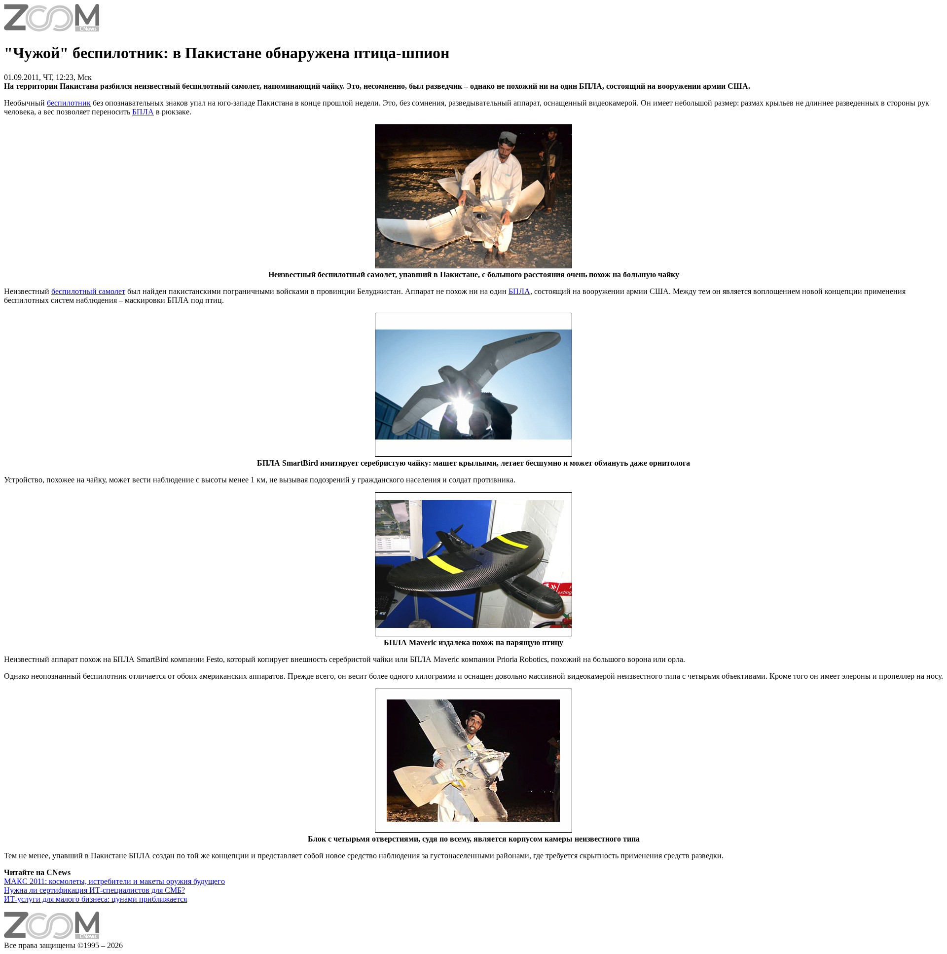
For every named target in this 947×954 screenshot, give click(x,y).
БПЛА (143, 112)
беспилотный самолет (88, 291)
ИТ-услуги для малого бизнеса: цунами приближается (95, 899)
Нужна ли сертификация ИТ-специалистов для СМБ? (94, 890)
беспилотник (69, 103)
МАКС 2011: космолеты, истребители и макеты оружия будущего (114, 881)
